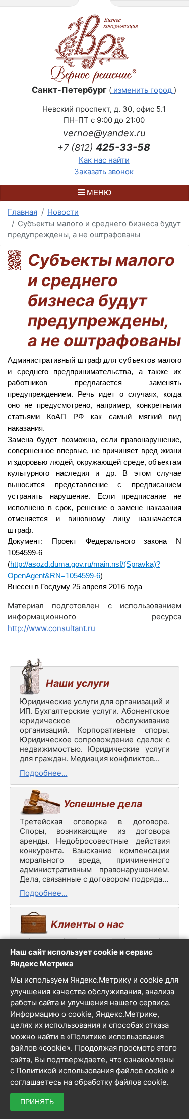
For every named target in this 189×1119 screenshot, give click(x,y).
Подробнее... (44, 773)
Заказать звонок (104, 171)
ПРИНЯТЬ (37, 1102)
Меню (98, 192)
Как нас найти (104, 160)
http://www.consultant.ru (51, 628)
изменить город (142, 90)
